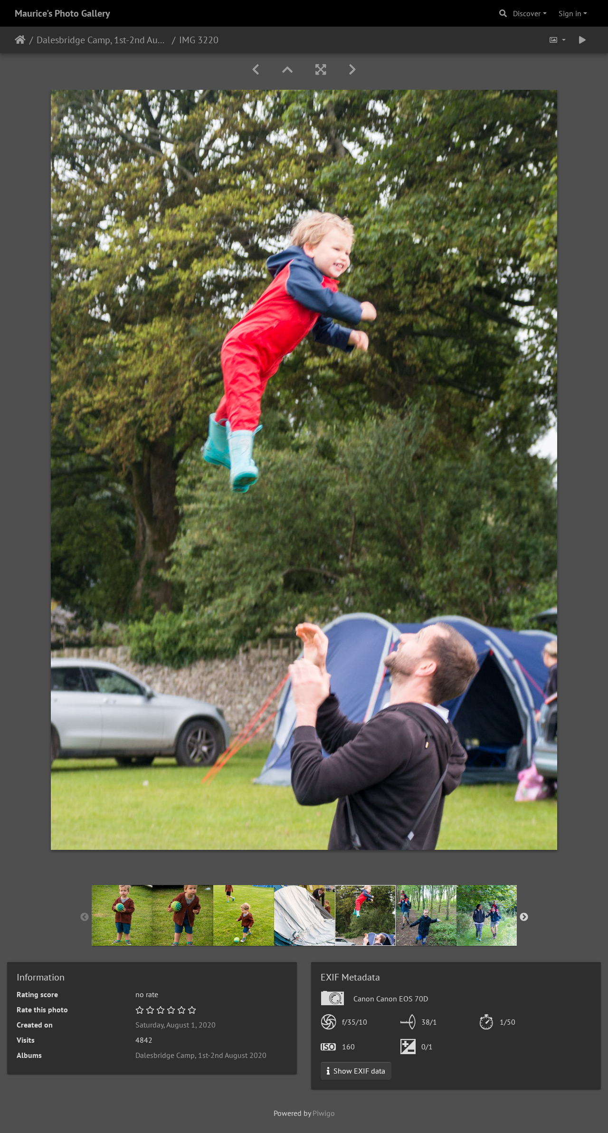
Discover (527, 13)
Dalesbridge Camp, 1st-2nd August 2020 (102, 40)
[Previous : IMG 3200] (255, 69)
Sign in (570, 13)
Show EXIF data (358, 1071)
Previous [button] (84, 917)
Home (20, 40)
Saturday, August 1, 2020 (175, 1024)
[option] (122, 915)
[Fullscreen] (320, 69)
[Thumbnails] (287, 69)
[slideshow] (582, 39)
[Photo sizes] (557, 39)
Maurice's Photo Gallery (62, 13)
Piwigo (324, 1113)
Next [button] (524, 917)
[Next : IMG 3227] (352, 69)
